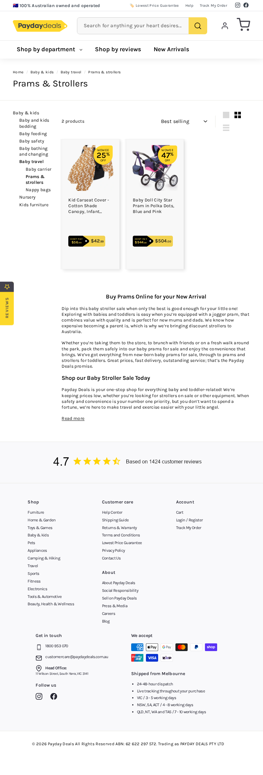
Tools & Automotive (45, 596)
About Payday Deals (118, 582)
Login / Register (189, 520)
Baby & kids (26, 113)
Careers (108, 613)
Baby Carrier (38, 169)
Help (189, 5)
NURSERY (27, 197)
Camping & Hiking (44, 558)
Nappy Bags (38, 189)
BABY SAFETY (31, 141)
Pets (31, 542)
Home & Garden (42, 520)
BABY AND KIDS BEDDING (34, 123)
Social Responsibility (120, 590)
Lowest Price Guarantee (122, 542)
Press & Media (115, 605)
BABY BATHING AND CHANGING (33, 151)
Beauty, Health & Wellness (51, 603)
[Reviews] (131, 462)
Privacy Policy (113, 550)
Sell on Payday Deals (119, 598)
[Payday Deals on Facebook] (55, 697)
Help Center (112, 512)
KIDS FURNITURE (33, 205)
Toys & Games (40, 527)
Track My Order (213, 5)
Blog (105, 621)
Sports (33, 573)
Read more (73, 418)
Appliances (37, 550)
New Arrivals (171, 49)
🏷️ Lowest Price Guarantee (154, 5)
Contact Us (111, 558)
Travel (33, 565)
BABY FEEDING (33, 133)
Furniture (36, 512)
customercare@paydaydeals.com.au (76, 656)
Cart (179, 512)
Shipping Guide (115, 520)
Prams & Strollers (35, 179)
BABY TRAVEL (31, 161)
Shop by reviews (118, 49)
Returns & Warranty (119, 527)
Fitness (34, 581)
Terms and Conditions (121, 535)
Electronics (37, 588)
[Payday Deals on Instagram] (41, 697)
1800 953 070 (56, 645)
